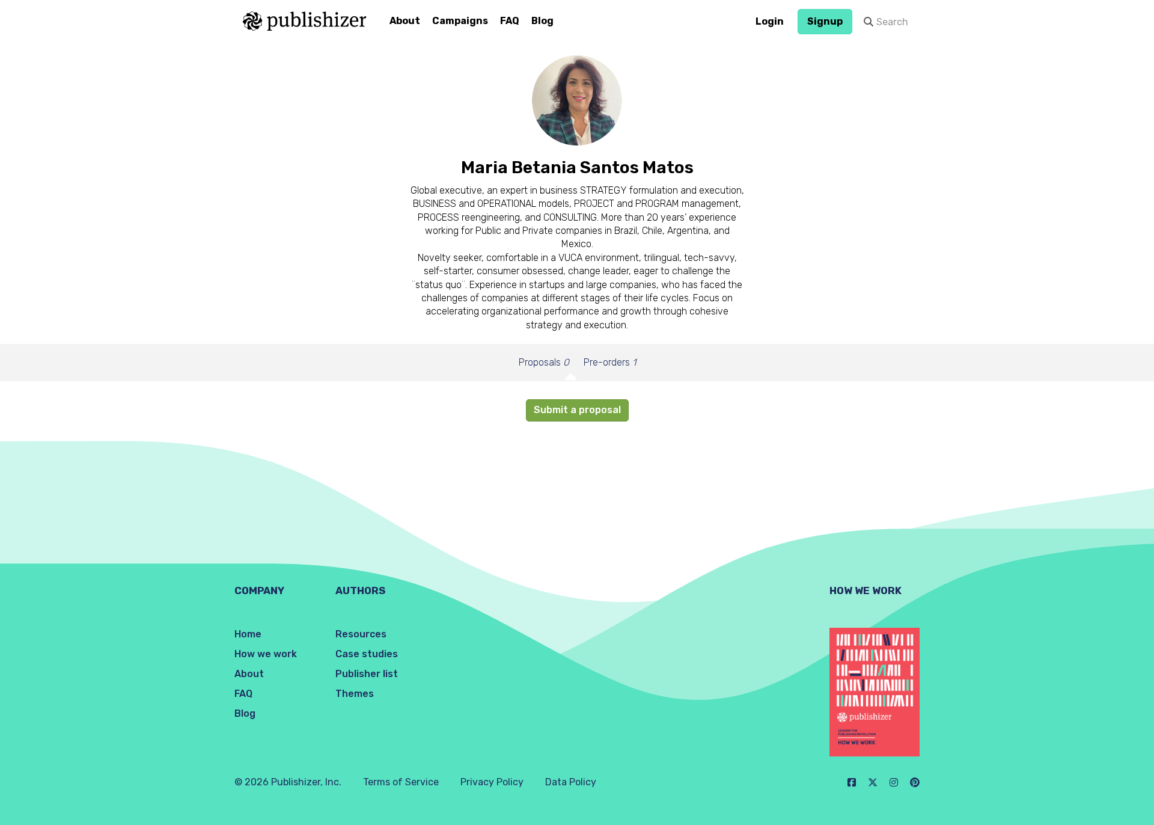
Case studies (366, 654)
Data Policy (570, 782)
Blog (542, 20)
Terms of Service (401, 782)
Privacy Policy (492, 782)
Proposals (544, 362)
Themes (354, 693)
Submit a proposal (577, 410)
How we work (265, 654)
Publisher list (366, 673)
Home (247, 634)
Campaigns (460, 20)
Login (770, 21)
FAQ (509, 20)
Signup (825, 21)
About (404, 20)
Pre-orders (610, 362)
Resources (360, 634)
